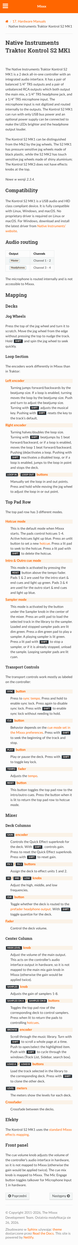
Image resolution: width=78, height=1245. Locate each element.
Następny (59, 1196)
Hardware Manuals (29, 21)
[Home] (7, 21)
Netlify (28, 1237)
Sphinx (32, 1229)
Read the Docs (43, 1233)
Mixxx (41, 6)
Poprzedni (19, 1196)
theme (57, 1229)
